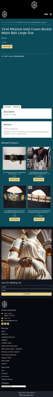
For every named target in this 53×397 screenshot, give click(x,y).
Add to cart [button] (14, 179)
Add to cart (7, 46)
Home (2, 22)
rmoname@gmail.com (10, 320)
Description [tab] (7, 107)
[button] (26, 294)
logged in (13, 134)
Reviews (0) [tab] (16, 107)
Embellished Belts (10, 22)
